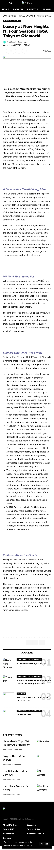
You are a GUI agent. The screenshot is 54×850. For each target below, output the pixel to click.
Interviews (22, 659)
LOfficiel (12, 42)
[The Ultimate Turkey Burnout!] (44, 774)
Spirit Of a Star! (24, 714)
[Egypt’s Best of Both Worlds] (44, 759)
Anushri (8, 764)
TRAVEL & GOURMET (12, 21)
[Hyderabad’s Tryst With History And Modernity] (44, 744)
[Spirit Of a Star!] (8, 716)
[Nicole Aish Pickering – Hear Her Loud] (8, 664)
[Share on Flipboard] (13, 51)
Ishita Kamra (10, 779)
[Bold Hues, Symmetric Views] (44, 788)
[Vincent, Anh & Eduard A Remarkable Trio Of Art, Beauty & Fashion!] (8, 681)
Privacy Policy (10, 845)
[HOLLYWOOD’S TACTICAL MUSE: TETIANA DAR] (8, 699)
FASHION (21, 694)
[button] (44, 844)
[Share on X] (8, 51)
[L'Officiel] (27, 3)
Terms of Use (26, 845)
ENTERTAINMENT (35, 659)
